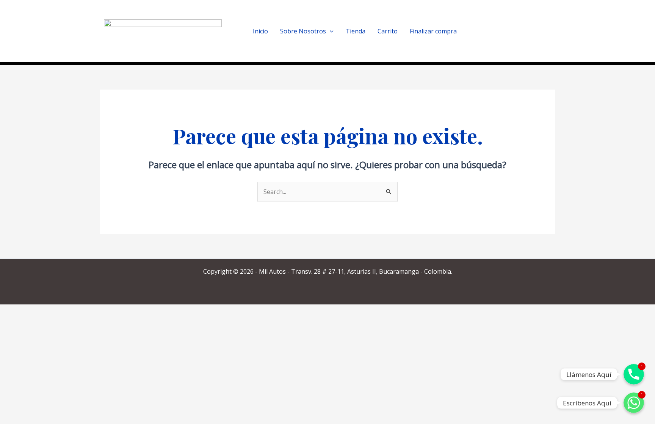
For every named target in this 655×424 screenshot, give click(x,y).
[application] (330, 31)
